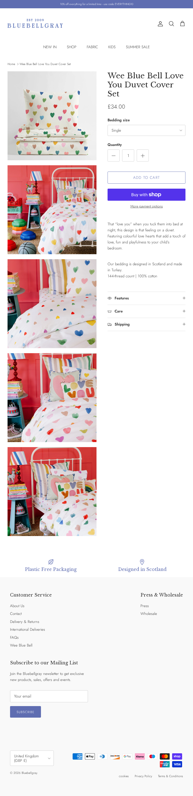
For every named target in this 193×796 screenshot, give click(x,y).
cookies (124, 776)
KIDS (112, 47)
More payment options (146, 206)
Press (144, 606)
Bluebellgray (29, 773)
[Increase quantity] (143, 155)
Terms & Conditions (170, 776)
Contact (16, 613)
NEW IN (50, 47)
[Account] (159, 24)
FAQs (14, 637)
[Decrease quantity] (114, 155)
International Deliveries (27, 629)
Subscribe (25, 712)
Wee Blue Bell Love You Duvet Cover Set (45, 64)
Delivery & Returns (24, 621)
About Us (17, 606)
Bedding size (119, 120)
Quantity (115, 144)
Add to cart (146, 177)
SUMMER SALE (138, 47)
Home (11, 64)
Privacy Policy (143, 776)
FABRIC (92, 47)
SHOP (71, 47)
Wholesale (148, 613)
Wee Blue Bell (21, 645)
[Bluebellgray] (35, 24)
